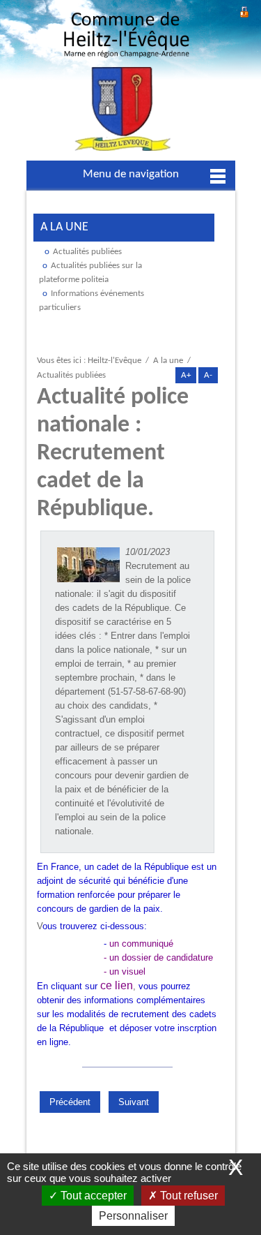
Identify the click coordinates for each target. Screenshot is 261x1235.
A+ (186, 375)
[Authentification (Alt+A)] (244, 10)
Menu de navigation (131, 174)
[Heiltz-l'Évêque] (126, 85)
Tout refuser (187, 1195)
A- (208, 375)
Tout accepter (92, 1195)
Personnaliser (133, 1216)
